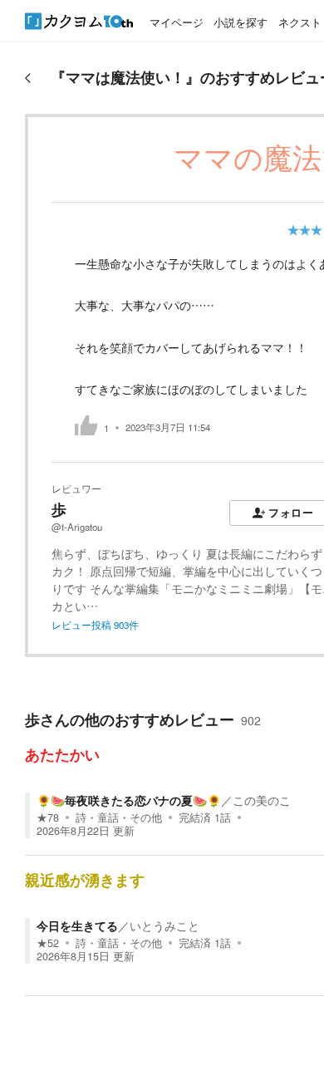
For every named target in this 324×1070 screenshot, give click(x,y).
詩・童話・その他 (119, 817)
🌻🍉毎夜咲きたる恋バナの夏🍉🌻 (129, 800)
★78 (48, 817)
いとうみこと (164, 925)
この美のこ (262, 800)
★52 (48, 943)
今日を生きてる (77, 925)
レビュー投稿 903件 (95, 624)
